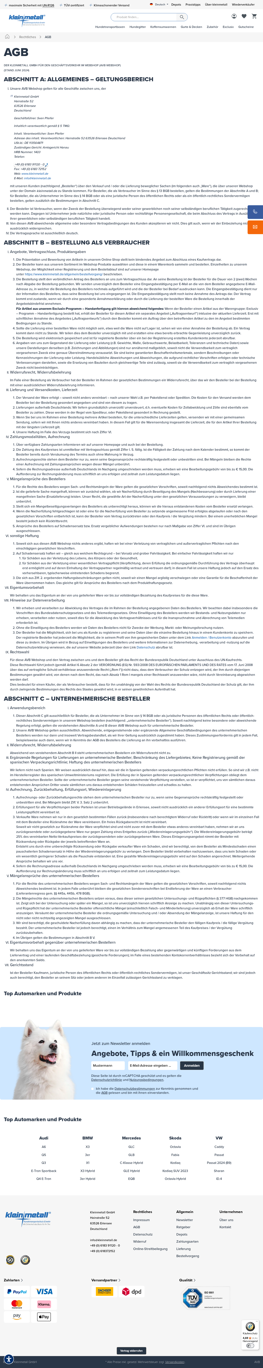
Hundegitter (138, 27)
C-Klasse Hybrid (131, 1163)
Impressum (141, 1220)
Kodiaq (175, 1163)
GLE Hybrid (131, 1171)
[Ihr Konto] (234, 16)
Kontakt (225, 1227)
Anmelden (192, 1065)
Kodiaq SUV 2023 (175, 1171)
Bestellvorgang (187, 1256)
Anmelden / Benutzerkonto (211, 638)
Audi (43, 1138)
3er (87, 1155)
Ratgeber (183, 1227)
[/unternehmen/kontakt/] (255, 227)
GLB (131, 1155)
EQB (131, 1179)
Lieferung (183, 1249)
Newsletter (184, 1220)
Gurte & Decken (191, 27)
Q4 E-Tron (43, 1179)
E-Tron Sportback (43, 1171)
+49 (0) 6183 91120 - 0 (105, 1245)
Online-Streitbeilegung (150, 1249)
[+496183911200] (255, 212)
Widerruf (139, 1241)
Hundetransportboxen (110, 27)
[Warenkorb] (254, 16)
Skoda (175, 1138)
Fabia (175, 1155)
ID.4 (219, 1179)
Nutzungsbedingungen (146, 1080)
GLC (131, 1147)
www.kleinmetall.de (34, 174)
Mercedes (131, 1138)
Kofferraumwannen (163, 27)
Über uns (226, 1220)
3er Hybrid (87, 1179)
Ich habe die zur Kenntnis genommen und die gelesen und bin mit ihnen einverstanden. (147, 1091)
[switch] (250, 1345)
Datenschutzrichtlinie (106, 1080)
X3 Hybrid (87, 1171)
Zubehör (212, 27)
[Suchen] (182, 17)
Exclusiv (228, 27)
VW (219, 1138)
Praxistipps (193, 5)
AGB (104, 1093)
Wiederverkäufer (243, 5)
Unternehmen (231, 1212)
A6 (44, 1147)
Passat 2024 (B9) (219, 1163)
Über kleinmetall (216, 5)
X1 (87, 1163)
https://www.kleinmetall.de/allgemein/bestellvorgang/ (64, 274)
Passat (219, 1155)
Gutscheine (246, 27)
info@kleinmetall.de (37, 178)
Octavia (175, 1147)
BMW (87, 1138)
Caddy (219, 1147)
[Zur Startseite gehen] (25, 20)
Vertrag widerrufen (131, 1350)
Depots (176, 5)
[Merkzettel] (244, 16)
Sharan (219, 1171)
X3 (88, 1147)
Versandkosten (174, 1362)
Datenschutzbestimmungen (135, 1089)
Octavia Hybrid (175, 1179)
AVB (257, 1362)
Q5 (44, 1155)
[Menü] (257, 1322)
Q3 (44, 1163)
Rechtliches (142, 1212)
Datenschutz (146, 647)
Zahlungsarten (187, 1241)
